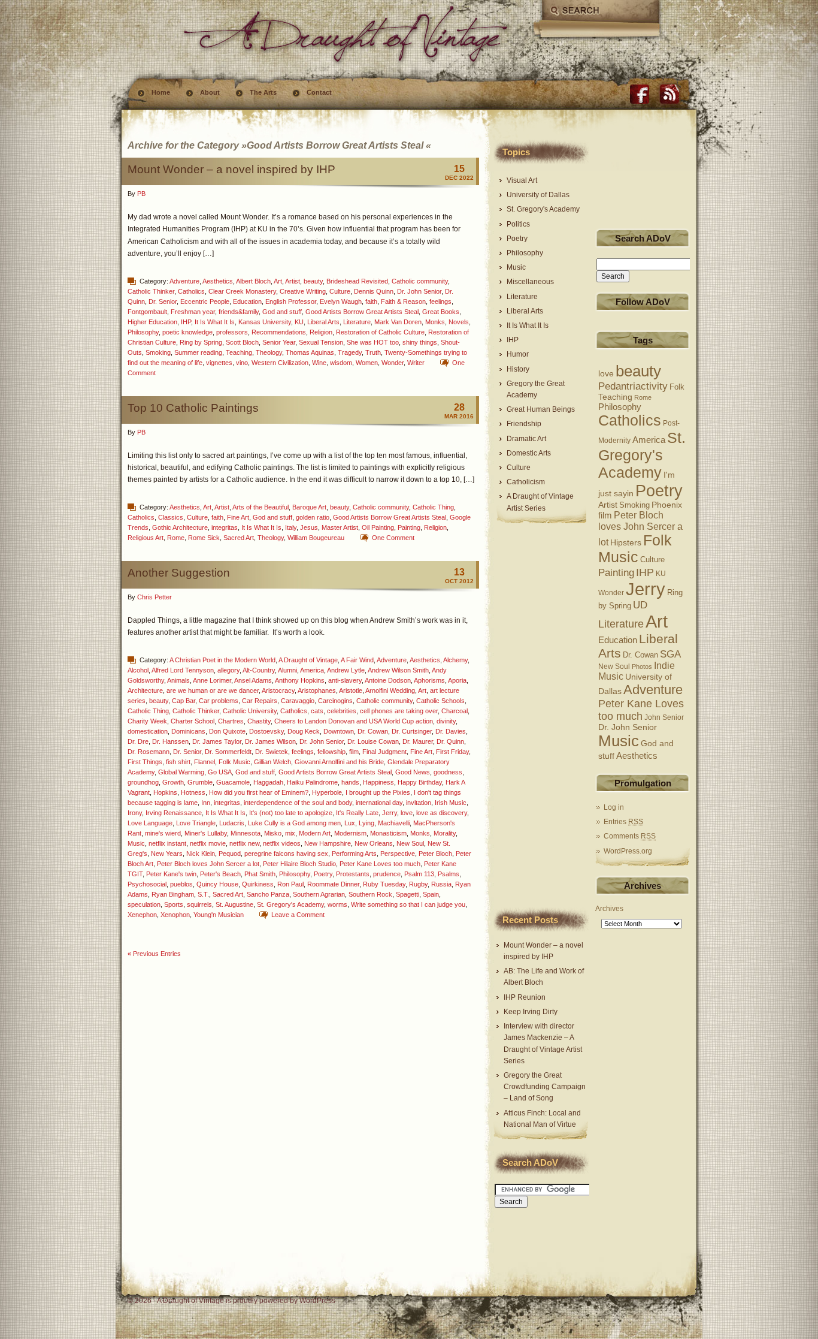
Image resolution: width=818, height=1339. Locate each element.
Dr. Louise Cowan (373, 741)
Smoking (158, 352)
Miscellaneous (530, 282)
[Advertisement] (530, 717)
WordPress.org (628, 851)
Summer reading (198, 352)
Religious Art (145, 537)
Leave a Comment (298, 914)
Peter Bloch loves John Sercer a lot (208, 863)
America (312, 670)
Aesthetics (217, 281)
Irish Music (450, 802)
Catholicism (526, 482)
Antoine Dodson (388, 680)
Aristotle (350, 690)
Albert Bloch (253, 281)
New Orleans (374, 843)
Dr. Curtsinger (412, 731)
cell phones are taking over (399, 710)
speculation (144, 904)
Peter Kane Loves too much (380, 863)
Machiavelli (394, 823)
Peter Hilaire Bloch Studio (299, 863)
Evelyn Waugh (341, 301)
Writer (416, 362)
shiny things (419, 342)
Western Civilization (280, 362)
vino (242, 362)
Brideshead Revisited (357, 281)
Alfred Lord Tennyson (183, 670)
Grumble (200, 782)
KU (299, 321)
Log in (614, 807)
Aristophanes (317, 690)
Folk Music (234, 761)
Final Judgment (384, 751)
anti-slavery (345, 680)
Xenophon (175, 914)
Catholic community (420, 281)
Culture (339, 291)
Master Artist (340, 527)
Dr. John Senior (419, 291)
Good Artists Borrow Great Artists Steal (362, 311)
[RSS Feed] (669, 94)
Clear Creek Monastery (242, 291)
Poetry (323, 873)
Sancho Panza (268, 894)
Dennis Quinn (373, 291)
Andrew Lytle (346, 670)
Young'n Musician (218, 914)
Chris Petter (154, 597)
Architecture (145, 690)
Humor (518, 354)
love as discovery (441, 812)
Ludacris (231, 823)
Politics (518, 224)
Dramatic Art (526, 439)
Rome (175, 537)
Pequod (230, 853)
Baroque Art (309, 507)
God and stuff (282, 311)
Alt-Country (259, 670)
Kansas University (264, 321)
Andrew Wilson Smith (398, 670)
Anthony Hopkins (300, 680)
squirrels (199, 904)
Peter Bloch (435, 853)
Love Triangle (196, 823)
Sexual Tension (321, 342)
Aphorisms (429, 680)
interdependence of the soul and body (298, 802)
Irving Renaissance (174, 812)
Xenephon (142, 914)
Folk (676, 387)
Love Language (150, 823)
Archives (609, 908)
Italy (290, 527)
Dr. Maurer (417, 741)
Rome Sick (204, 537)
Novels (459, 321)
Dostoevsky (266, 731)
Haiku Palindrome (312, 782)
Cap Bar (183, 700)
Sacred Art (238, 537)
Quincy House (217, 884)
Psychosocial (147, 884)
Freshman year (193, 311)
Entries (623, 822)
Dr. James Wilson (270, 741)
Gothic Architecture (180, 527)
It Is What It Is (215, 321)
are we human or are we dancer (212, 690)
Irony (135, 812)
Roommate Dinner (333, 884)
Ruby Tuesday (384, 884)
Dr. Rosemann (148, 751)
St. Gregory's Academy (290, 904)
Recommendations (279, 332)
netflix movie (208, 843)
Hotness (193, 792)
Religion (321, 332)
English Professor (290, 301)
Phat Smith (259, 873)
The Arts (263, 92)
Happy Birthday (420, 782)
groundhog (143, 782)
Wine (319, 362)
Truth (373, 352)
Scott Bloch (242, 342)
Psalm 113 (419, 873)
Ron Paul (290, 884)
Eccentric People (204, 301)
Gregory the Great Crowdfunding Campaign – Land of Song (545, 1086)
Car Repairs (259, 700)
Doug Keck (303, 731)
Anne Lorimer (212, 680)
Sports (173, 904)
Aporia (457, 680)
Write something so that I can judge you (408, 904)
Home (161, 92)
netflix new (244, 843)
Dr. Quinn (450, 741)
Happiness (378, 782)
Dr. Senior (163, 301)
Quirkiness (258, 884)
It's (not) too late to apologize (290, 812)
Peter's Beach (220, 873)
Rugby (418, 884)
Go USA (220, 772)
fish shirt (178, 761)
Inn (205, 802)
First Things (145, 761)
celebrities (341, 710)
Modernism (350, 833)
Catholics (191, 291)
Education (247, 301)
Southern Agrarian (319, 894)
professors (232, 332)
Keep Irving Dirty (531, 1012)
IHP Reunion (525, 997)
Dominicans (188, 731)
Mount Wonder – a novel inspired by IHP (231, 169)
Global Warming (181, 772)
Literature (357, 321)
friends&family (239, 311)
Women (367, 362)
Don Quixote (227, 731)
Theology (269, 352)
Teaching (239, 352)
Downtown (338, 731)
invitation (418, 802)
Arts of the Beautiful (260, 507)
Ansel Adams (253, 680)
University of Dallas (538, 195)
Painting (409, 527)
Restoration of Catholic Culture (380, 332)
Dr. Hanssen (170, 741)
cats (317, 710)
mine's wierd (163, 833)
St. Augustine (234, 904)
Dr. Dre (138, 741)
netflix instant (167, 843)
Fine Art (238, 517)
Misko (272, 833)
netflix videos (282, 843)
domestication (148, 731)
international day (379, 802)
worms (337, 904)
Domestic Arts (529, 453)
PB (141, 193)
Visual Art (522, 180)
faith (371, 301)
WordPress (317, 1300)
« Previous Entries (154, 953)
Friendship (524, 424)
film (354, 751)
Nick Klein (200, 853)
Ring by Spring (201, 342)
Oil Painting (378, 527)
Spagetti (407, 894)
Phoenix (667, 504)
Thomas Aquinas (310, 352)
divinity (446, 721)
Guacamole (233, 782)
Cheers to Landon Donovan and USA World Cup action (353, 721)
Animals (178, 680)
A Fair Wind (357, 660)
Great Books (440, 311)
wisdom (341, 362)
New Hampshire (327, 843)
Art (278, 281)
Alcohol (138, 670)
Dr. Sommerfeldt (228, 751)
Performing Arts (354, 853)
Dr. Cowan (373, 731)
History (518, 369)
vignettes (219, 362)
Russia (441, 884)
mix (290, 833)
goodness (448, 772)
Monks (435, 321)
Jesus (309, 527)
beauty (313, 281)
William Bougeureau (315, 537)
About (210, 92)
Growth (173, 782)
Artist (292, 281)
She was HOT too (373, 342)
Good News (412, 772)
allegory (228, 670)
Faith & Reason (403, 301)
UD (640, 605)
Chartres (231, 721)
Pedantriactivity (633, 386)
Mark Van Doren (398, 321)
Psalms (448, 873)
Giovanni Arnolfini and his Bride (339, 761)
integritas (224, 527)
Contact (319, 92)
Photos (642, 666)
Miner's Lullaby (205, 833)
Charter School (192, 721)
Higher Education (152, 321)
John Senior (664, 717)
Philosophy (143, 332)
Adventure (184, 281)
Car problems (218, 700)
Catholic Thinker (151, 291)
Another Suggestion (179, 572)
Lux (349, 823)
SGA (670, 654)
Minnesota (245, 833)
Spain (431, 894)
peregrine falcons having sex (286, 853)
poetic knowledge (187, 332)
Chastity (259, 721)
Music (136, 843)
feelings (440, 301)
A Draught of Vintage (308, 660)
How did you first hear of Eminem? (258, 792)
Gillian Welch (272, 761)
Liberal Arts (323, 321)
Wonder (392, 362)
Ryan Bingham (173, 894)
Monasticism (388, 833)
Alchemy (455, 660)
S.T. (203, 894)
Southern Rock (370, 894)
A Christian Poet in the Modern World (222, 660)
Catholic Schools (440, 700)
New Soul (410, 843)
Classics (170, 517)
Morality (445, 833)
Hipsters (625, 542)
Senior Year (278, 342)
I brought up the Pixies (378, 792)
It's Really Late (357, 812)
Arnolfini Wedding (390, 690)
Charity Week (147, 721)
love (407, 812)
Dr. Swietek (271, 751)
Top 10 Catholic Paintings (193, 408)
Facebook (639, 94)
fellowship (331, 751)
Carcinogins (335, 700)
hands (350, 782)
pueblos (181, 884)
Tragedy (350, 352)
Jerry (389, 812)
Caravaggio (297, 700)
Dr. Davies (450, 731)
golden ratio (312, 517)
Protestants (352, 873)
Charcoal (454, 710)
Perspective (397, 853)
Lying (366, 823)
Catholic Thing (433, 507)
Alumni (287, 670)
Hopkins (165, 792)
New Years (167, 853)
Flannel (204, 761)
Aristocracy (278, 690)
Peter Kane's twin (171, 873)
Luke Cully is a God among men (294, 823)
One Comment (393, 537)
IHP (186, 321)
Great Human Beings (541, 409)
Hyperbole (327, 792)
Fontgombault (147, 311)
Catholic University (250, 710)
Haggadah (268, 782)
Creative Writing (303, 291)
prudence (387, 873)
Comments (630, 836)
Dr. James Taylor (216, 741)
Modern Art (315, 833)
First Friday (452, 751)
